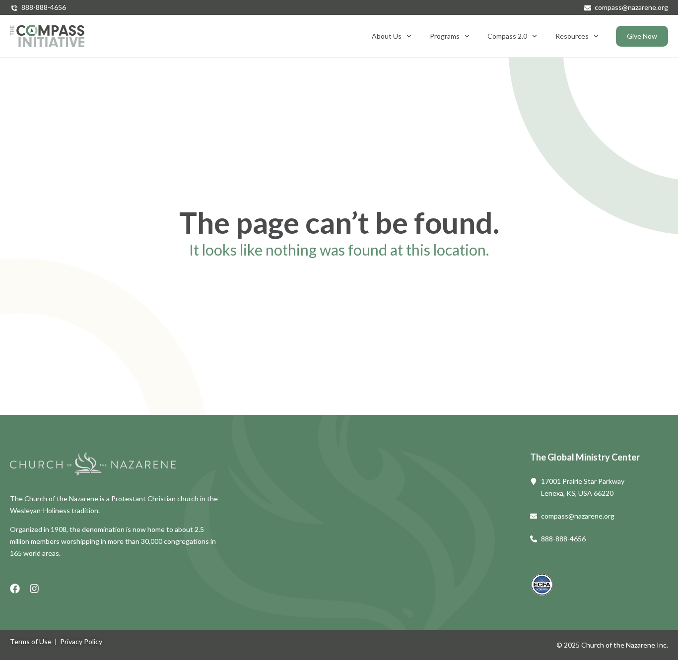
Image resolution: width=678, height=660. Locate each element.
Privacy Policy (81, 641)
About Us (387, 36)
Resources (572, 36)
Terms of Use (31, 641)
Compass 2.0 (507, 36)
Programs (445, 36)
